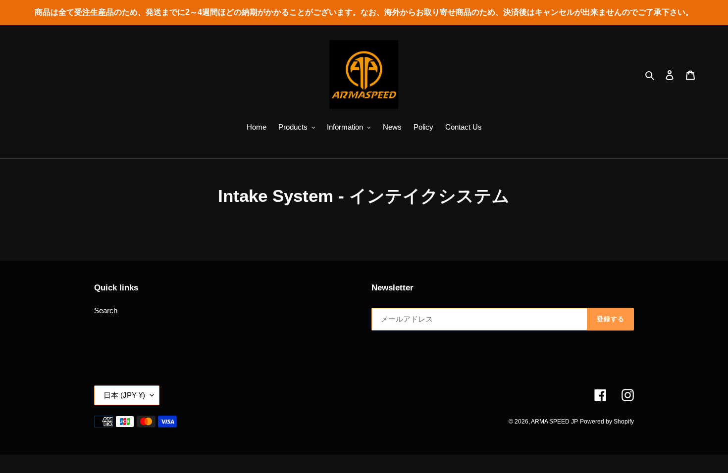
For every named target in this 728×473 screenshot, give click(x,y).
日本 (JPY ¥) (124, 395)
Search (105, 310)
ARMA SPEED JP (554, 421)
